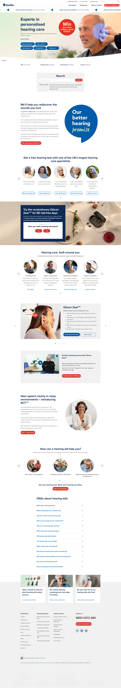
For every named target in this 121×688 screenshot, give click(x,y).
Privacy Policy (42, 662)
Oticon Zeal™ (88, 334)
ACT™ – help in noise (28, 432)
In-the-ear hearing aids (43, 621)
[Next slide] (102, 179)
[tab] (72, 5)
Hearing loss (62, 84)
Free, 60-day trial (60, 193)
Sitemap (57, 662)
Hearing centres (58, 614)
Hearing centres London (60, 617)
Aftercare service (92, 193)
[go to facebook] (77, 631)
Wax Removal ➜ (26, 48)
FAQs (22, 638)
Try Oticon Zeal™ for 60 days (71, 376)
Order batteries (25, 626)
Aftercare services (90, 289)
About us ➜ (53, 48)
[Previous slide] (19, 179)
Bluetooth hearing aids (43, 625)
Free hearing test (54, 84)
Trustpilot (3, 60)
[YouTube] (86, 631)
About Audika (78, 84)
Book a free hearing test (112, 5)
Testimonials (24, 620)
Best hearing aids (54, 89)
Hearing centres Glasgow (57, 625)
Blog (22, 632)
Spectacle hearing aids (43, 641)
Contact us (79, 614)
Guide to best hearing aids (43, 636)
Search (78, 80)
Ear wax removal (73, 87)
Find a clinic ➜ (41, 44)
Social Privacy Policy (50, 662)
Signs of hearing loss (29, 193)
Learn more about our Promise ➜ (31, 143)
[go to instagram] (81, 631)
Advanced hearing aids (70, 289)
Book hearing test (44, 193)
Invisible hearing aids (42, 628)
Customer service (25, 623)
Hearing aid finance (76, 193)
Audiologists (56, 634)
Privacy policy (24, 642)
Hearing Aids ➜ (39, 48)
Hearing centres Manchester (57, 630)
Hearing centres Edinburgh (57, 620)
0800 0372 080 (86, 618)
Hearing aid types (42, 614)
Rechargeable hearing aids (43, 632)
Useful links (24, 614)
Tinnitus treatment (25, 635)
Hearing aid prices (69, 84)
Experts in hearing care (50, 289)
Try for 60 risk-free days (71, 334)
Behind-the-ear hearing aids (43, 617)
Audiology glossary (26, 645)
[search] (118, 1)
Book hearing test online (62, 87)
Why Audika (30, 289)
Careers (23, 617)
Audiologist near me (58, 637)
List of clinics (56, 641)
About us (23, 648)
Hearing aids (53, 87)
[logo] (8, 4)
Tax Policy (37, 662)
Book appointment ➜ (28, 44)
